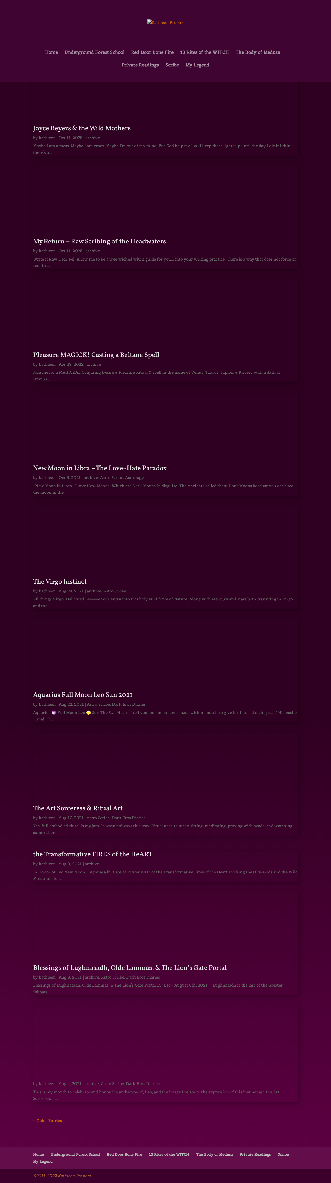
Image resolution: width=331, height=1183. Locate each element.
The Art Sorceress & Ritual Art (78, 808)
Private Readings (140, 65)
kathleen (47, 137)
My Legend (197, 65)
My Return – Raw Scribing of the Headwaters (99, 241)
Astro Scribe (111, 477)
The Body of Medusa (258, 52)
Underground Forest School (94, 52)
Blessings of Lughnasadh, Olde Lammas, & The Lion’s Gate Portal (130, 968)
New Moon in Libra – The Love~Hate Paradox (100, 468)
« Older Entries (47, 1120)
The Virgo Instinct (60, 581)
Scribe (172, 65)
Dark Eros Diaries (129, 704)
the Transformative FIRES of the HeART (92, 854)
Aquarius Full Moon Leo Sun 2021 (82, 695)
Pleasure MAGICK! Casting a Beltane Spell (96, 355)
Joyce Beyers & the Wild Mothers (82, 128)
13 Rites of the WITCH (204, 52)
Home (51, 52)
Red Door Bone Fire (152, 52)
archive (93, 137)
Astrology (134, 477)
